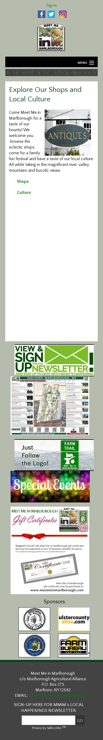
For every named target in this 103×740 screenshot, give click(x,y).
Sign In (51, 5)
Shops (23, 181)
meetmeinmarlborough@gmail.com (60, 695)
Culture (24, 192)
